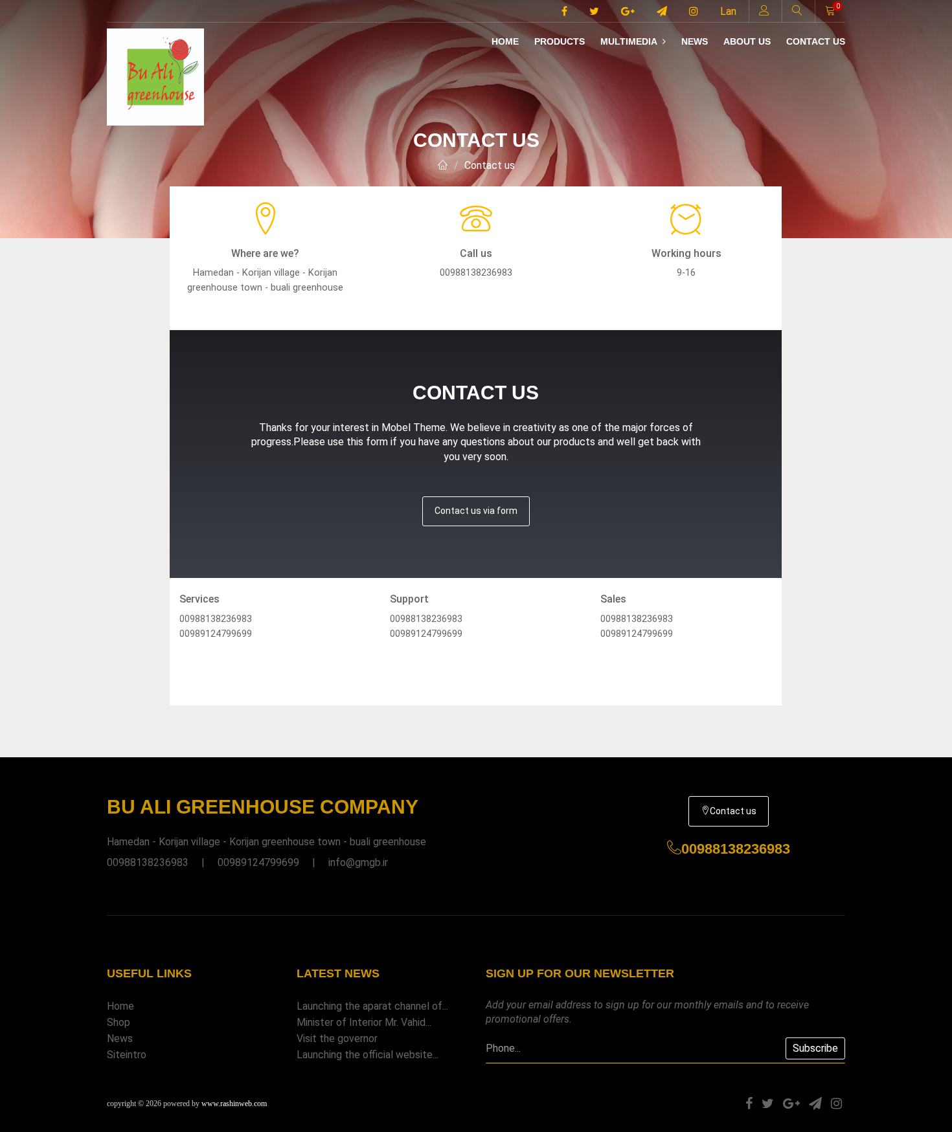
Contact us (815, 41)
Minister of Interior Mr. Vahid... (364, 1022)
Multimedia (629, 41)
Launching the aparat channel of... (372, 1006)
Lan (728, 11)
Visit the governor (337, 1038)
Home (505, 41)
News (694, 41)
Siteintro (126, 1055)
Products (559, 41)
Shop (118, 1022)
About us (747, 41)
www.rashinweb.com (234, 1103)
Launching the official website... (367, 1055)
